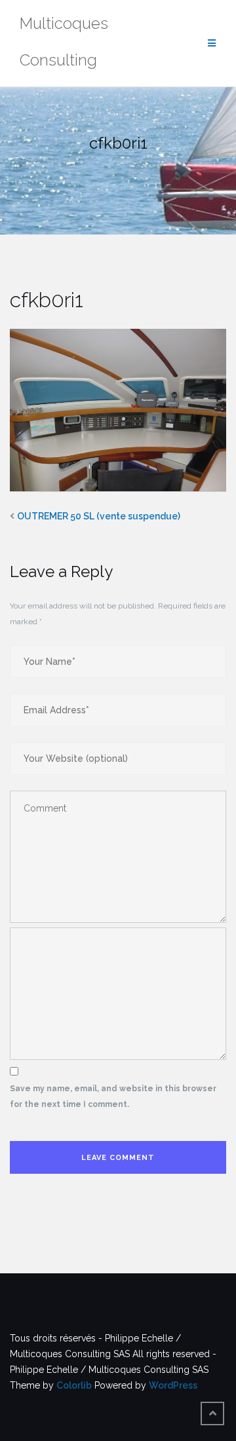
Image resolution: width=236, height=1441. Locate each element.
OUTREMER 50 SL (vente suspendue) (98, 516)
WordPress (173, 1385)
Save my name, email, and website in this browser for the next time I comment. (113, 1096)
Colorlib (74, 1385)
